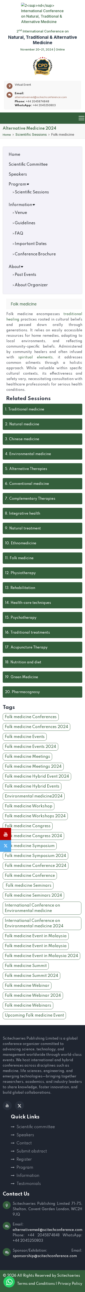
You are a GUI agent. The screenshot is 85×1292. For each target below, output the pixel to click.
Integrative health (22, 513)
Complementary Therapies (30, 499)
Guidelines (25, 223)
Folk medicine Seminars (28, 886)
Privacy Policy (70, 1284)
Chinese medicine (22, 439)
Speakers (18, 174)
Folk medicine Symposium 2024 (35, 856)
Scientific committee (36, 1127)
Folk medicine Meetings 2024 (33, 767)
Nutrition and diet (23, 662)
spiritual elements (35, 357)
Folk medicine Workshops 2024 (35, 816)
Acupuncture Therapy (26, 647)
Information (20, 205)
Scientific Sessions (31, 134)
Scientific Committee (28, 165)
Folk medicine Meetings (27, 757)
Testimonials (29, 1184)
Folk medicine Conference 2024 (35, 866)
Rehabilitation (20, 588)
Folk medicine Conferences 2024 (36, 727)
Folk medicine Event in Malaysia (36, 936)
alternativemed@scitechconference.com (41, 97)
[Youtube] (7, 1105)
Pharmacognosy (22, 692)
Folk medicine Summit (26, 966)
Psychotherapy (20, 618)
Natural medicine (22, 424)
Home (7, 134)
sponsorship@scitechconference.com (45, 1256)
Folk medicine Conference (30, 876)
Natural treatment (23, 528)
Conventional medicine (27, 484)
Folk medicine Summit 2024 (31, 976)
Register (24, 1159)
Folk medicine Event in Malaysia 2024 (41, 956)
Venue (21, 213)
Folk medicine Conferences (31, 717)
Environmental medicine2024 (34, 796)
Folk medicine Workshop (28, 806)
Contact (24, 1143)
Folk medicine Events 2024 (30, 747)
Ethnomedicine (20, 543)
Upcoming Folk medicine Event (34, 1015)
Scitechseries (68, 1276)
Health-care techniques (28, 603)
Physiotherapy (20, 573)
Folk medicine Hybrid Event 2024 (37, 776)
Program (17, 184)
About (14, 267)
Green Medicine (21, 677)
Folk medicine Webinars (28, 1005)
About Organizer (31, 285)
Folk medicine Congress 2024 (33, 836)
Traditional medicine (24, 409)
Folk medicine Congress (28, 826)
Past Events (25, 275)
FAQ (19, 233)
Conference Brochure (35, 254)
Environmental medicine (28, 454)
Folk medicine (19, 558)
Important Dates (31, 244)
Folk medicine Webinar (27, 986)
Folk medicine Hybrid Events (32, 786)
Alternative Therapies (26, 469)
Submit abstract (32, 1151)
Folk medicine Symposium (30, 846)
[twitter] (19, 1105)
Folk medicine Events (25, 737)
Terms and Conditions (36, 1284)
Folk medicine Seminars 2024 (33, 895)
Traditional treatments (27, 633)
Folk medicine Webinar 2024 (33, 996)
